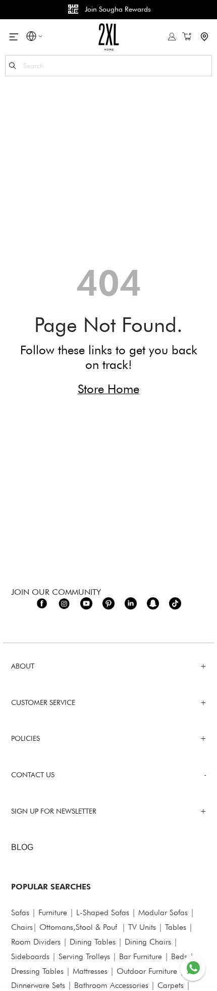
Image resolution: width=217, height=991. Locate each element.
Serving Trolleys (84, 956)
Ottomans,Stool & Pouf (78, 927)
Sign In (172, 36)
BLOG (22, 847)
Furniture (52, 912)
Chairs (22, 927)
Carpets (170, 985)
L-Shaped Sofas (102, 912)
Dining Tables (93, 942)
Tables (175, 927)
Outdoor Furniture (147, 971)
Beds (179, 956)
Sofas (20, 912)
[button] (31, 37)
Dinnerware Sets (38, 985)
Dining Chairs (148, 942)
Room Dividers (36, 942)
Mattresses (90, 971)
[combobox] (108, 65)
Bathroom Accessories (111, 985)
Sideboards (30, 956)
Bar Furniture (140, 956)
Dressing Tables (37, 971)
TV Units (142, 927)
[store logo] (109, 36)
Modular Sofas (163, 912)
